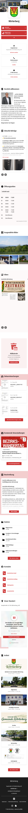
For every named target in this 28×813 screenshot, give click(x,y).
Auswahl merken (14, 642)
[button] (14, 12)
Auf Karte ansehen (14, 52)
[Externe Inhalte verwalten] (16, 806)
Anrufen (14, 64)
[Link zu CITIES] (14, 799)
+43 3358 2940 (14, 793)
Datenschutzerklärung (13, 801)
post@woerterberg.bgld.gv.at (14, 791)
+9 (17, 38)
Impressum (4, 801)
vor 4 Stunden (5, 136)
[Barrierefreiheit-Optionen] (12, 806)
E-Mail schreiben (14, 77)
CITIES (21, 809)
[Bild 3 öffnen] (13, 296)
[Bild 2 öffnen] (5, 294)
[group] (14, 153)
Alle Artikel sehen (14, 769)
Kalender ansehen (14, 362)
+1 (21, 297)
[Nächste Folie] (5, 174)
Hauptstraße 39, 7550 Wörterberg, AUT (14, 786)
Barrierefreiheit (23, 801)
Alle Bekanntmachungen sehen (14, 419)
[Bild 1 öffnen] (13, 286)
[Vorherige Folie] (2, 174)
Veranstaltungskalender (14, 463)
